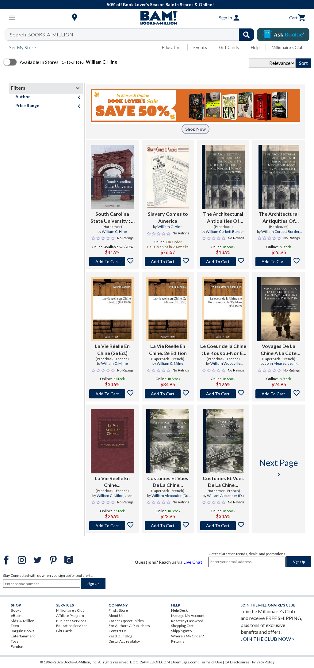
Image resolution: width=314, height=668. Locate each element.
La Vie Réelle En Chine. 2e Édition (168, 349)
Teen (15, 625)
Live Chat (192, 562)
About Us (116, 615)
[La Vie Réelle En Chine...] (112, 441)
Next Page (278, 467)
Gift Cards (229, 47)
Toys (14, 641)
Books (16, 610)
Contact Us (118, 631)
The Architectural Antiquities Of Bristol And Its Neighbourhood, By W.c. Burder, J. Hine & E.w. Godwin (223, 217)
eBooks (17, 615)
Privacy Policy (263, 662)
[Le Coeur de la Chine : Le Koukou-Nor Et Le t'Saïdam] (223, 309)
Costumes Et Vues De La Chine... (167, 481)
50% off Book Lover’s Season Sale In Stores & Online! (160, 4)
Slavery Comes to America (168, 217)
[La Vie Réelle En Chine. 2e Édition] (168, 309)
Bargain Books (22, 631)
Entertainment (23, 636)
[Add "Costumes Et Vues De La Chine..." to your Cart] (168, 525)
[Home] (157, 18)
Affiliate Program (70, 615)
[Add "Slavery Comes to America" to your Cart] (168, 261)
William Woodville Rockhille (225, 366)
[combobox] (133, 34)
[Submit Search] (246, 34)
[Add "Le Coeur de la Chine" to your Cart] (223, 393)
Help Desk (179, 610)
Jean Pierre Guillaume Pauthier (111, 498)
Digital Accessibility (124, 641)
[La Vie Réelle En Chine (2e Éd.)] (112, 309)
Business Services (71, 620)
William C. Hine (114, 231)
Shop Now (195, 129)
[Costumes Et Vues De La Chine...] (168, 441)
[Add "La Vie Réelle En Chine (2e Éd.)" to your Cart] (112, 393)
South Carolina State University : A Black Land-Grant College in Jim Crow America (112, 217)
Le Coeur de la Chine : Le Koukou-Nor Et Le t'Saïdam (223, 349)
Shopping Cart (182, 625)
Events (200, 47)
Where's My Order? (187, 636)
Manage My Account (188, 615)
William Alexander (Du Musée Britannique (169, 498)
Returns (177, 641)
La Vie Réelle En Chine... (112, 481)
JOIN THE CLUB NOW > (268, 639)
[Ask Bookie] (283, 34)
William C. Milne (114, 363)
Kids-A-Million (22, 620)
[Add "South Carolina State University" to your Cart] (112, 261)
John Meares (275, 363)
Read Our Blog (120, 636)
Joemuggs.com (184, 662)
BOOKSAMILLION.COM (150, 662)
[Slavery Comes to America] (168, 177)
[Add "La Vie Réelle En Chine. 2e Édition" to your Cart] (168, 393)
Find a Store (118, 610)
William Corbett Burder (225, 231)
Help (255, 47)
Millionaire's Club (288, 47)
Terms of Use (211, 662)
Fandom (18, 646)
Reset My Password (187, 620)
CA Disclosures (237, 662)
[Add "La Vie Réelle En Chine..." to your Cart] (112, 525)
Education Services (71, 625)
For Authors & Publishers (129, 625)
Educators (172, 47)
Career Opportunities (126, 620)
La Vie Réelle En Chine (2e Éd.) (112, 349)
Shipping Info (181, 631)
